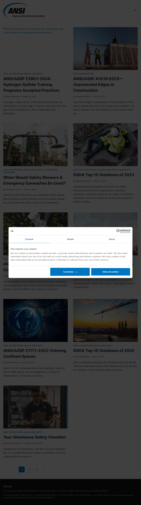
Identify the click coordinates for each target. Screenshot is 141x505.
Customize (68, 272)
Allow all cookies (110, 272)
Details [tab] (70, 239)
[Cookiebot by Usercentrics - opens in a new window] (118, 231)
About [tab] (112, 239)
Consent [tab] (29, 239)
